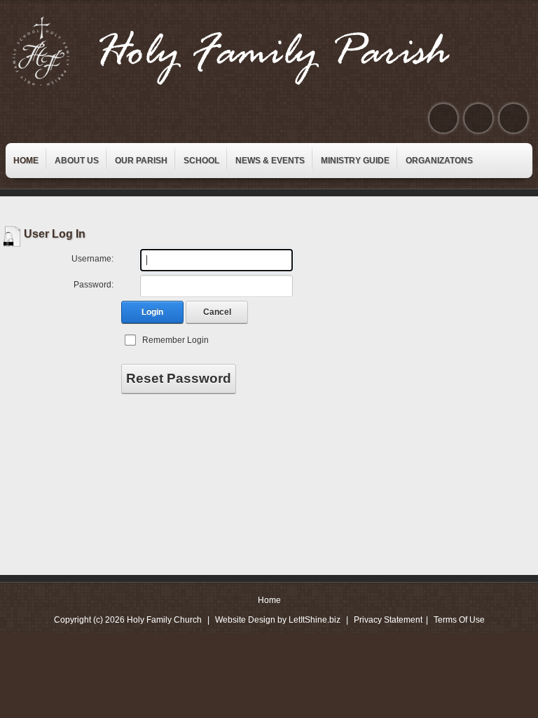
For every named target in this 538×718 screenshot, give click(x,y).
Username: (92, 259)
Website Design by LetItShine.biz (277, 620)
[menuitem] (26, 160)
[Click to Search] (513, 118)
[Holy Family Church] (248, 51)
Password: (93, 285)
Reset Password (178, 378)
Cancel (217, 312)
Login (152, 312)
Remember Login (175, 340)
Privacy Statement (388, 620)
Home (269, 600)
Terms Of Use (459, 620)
